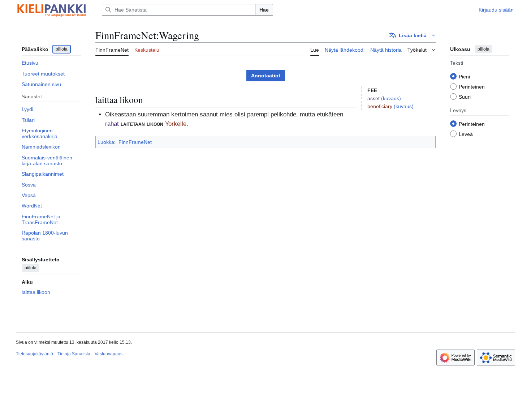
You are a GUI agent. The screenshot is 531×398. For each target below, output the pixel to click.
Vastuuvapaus (108, 353)
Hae (264, 10)
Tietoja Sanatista (73, 353)
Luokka (106, 142)
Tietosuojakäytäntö (34, 353)
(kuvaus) (391, 98)
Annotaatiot (265, 75)
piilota (62, 49)
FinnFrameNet (135, 142)
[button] (412, 35)
